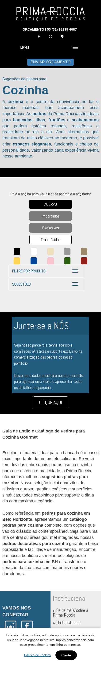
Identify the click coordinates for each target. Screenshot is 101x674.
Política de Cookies (37, 655)
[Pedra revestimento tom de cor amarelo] (17, 260)
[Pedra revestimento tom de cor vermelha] (84, 260)
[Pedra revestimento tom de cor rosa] (50, 260)
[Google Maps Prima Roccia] (62, 36)
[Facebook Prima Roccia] (38, 36)
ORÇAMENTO (33, 29)
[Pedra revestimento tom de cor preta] (17, 251)
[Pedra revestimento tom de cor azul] (34, 260)
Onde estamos (68, 622)
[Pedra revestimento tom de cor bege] (50, 251)
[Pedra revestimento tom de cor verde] (67, 260)
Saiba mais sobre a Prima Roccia (70, 612)
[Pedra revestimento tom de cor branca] (34, 251)
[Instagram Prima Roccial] (50, 36)
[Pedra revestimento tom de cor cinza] (67, 251)
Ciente (66, 655)
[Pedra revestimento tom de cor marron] (84, 251)
